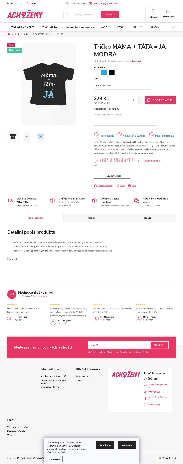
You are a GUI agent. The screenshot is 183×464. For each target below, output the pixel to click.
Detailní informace (152, 160)
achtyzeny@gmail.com (157, 386)
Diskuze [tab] (147, 218)
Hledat (110, 14)
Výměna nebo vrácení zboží (53, 376)
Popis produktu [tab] (35, 218)
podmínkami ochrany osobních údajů (131, 352)
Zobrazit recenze (40, 296)
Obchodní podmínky (27, 3)
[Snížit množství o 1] (140, 102)
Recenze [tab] (91, 218)
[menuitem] (22, 27)
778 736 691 (154, 392)
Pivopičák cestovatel (16, 431)
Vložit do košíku (162, 100)
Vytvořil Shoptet (169, 458)
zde (64, 452)
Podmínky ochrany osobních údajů (53, 381)
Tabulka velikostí (82, 376)
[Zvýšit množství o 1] (140, 98)
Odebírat (159, 345)
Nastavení (55, 459)
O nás (10, 435)
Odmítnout (105, 445)
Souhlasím (127, 445)
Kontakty (11, 3)
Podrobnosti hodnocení (131, 61)
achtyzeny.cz (154, 404)
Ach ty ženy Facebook (157, 398)
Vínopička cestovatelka (17, 427)
